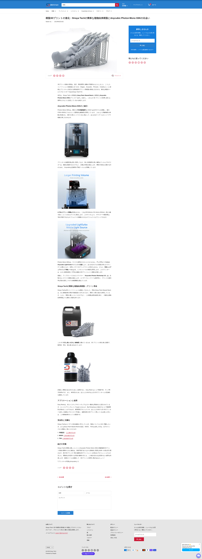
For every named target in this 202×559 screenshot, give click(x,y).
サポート (99, 11)
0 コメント (118, 75)
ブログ (108, 11)
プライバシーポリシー (116, 532)
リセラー (89, 537)
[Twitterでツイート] (60, 75)
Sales (47, 11)
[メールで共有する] (63, 75)
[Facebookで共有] (54, 75)
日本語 (48, 547)
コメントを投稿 (65, 513)
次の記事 (107, 477)
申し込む (142, 45)
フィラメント (62, 11)
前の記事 (61, 477)
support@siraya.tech (61, 533)
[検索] (117, 5)
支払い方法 (113, 537)
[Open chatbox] (198, 555)
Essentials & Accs (87, 11)
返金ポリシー (114, 530)
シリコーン (74, 11)
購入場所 (89, 535)
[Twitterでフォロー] (133, 62)
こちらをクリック (69, 435)
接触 (88, 540)
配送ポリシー (114, 527)
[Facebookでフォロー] (130, 62)
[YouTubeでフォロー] (139, 62)
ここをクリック (71, 432)
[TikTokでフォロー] (142, 62)
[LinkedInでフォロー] (145, 62)
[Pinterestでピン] (57, 75)
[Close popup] (199, 544)
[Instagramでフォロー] (136, 62)
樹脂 (53, 11)
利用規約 (113, 535)
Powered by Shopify (51, 553)
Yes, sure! (191, 549)
